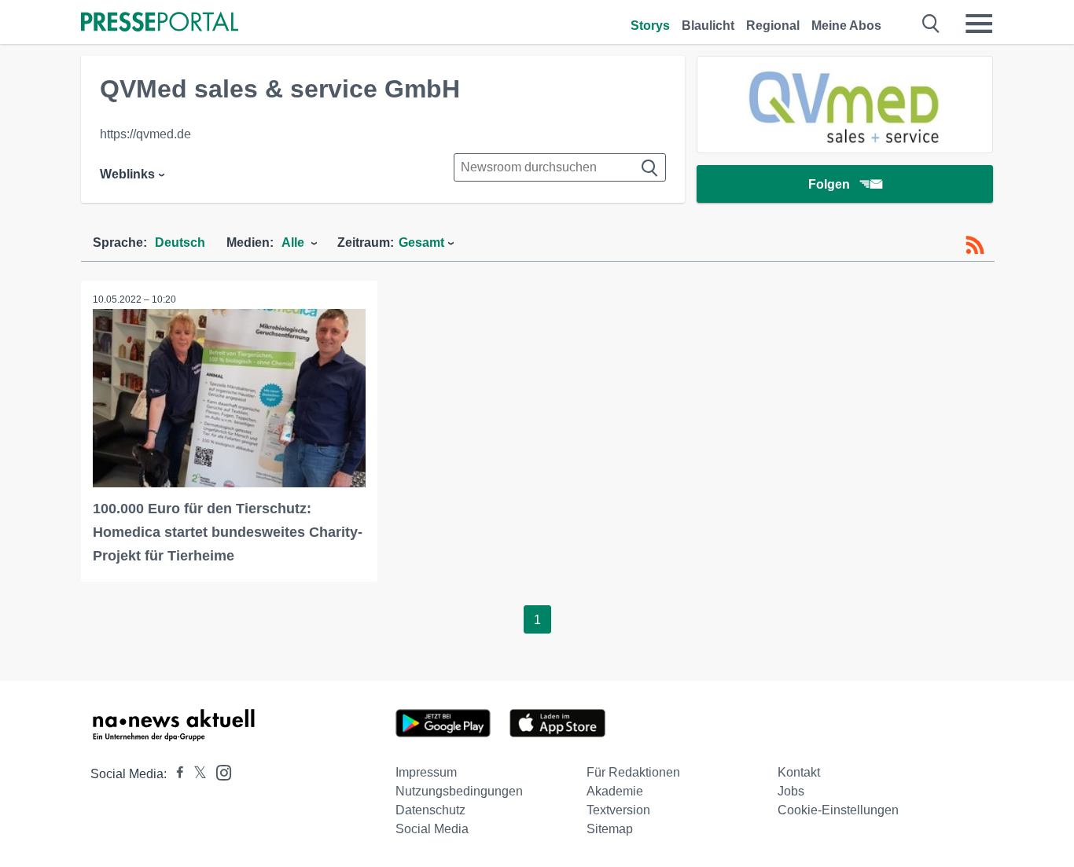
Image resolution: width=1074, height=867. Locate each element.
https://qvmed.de (145, 134)
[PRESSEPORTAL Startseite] (159, 23)
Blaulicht (708, 25)
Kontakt (799, 772)
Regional (773, 25)
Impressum (426, 772)
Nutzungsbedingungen (459, 791)
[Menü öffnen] (979, 24)
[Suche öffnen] (931, 24)
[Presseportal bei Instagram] (219, 771)
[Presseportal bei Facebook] (175, 774)
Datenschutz (430, 810)
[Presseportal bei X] (195, 774)
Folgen (829, 184)
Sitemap (610, 829)
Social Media (432, 829)
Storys (650, 25)
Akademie (615, 791)
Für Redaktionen (633, 772)
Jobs (791, 791)
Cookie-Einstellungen (838, 810)
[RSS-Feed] (975, 245)
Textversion (618, 810)
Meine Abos (846, 25)
